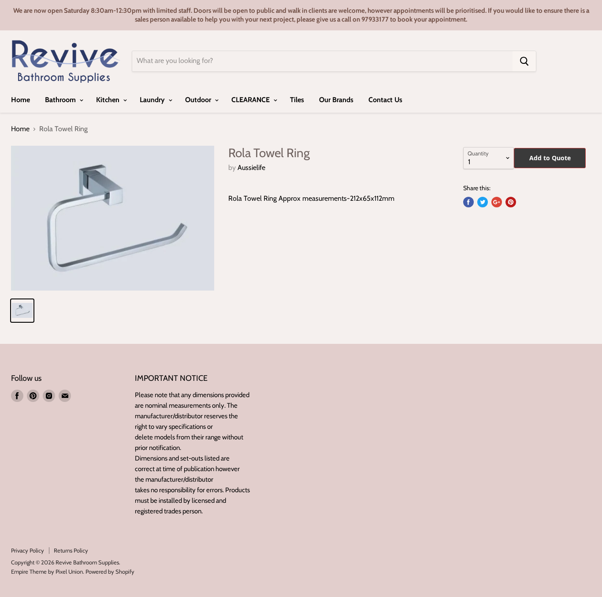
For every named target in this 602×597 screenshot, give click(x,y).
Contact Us (385, 100)
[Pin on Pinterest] (510, 202)
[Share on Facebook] (468, 202)
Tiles (297, 100)
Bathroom (61, 100)
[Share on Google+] (496, 202)
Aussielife (251, 167)
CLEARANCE (251, 100)
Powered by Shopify (109, 571)
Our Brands (336, 100)
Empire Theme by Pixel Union (47, 571)
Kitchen (108, 100)
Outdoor (199, 100)
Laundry (153, 100)
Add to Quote (550, 158)
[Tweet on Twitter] (482, 202)
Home (20, 100)
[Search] (524, 61)
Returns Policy (71, 550)
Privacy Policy (27, 550)
